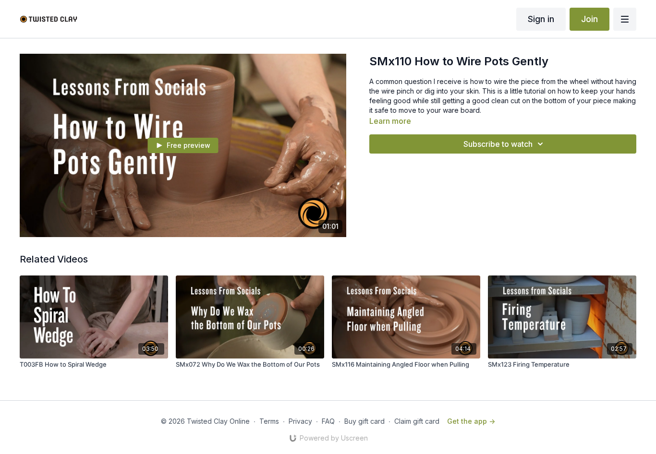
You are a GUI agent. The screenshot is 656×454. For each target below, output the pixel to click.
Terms (269, 421)
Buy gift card (364, 421)
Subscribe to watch (498, 144)
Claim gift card (416, 421)
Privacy (300, 421)
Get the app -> (471, 421)
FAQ (328, 421)
